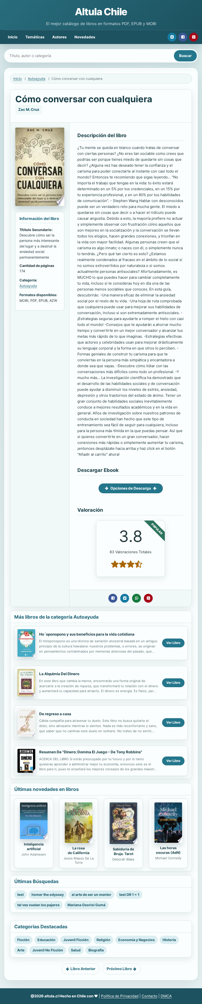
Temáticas (34, 37)
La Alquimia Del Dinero (59, 673)
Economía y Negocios (136, 940)
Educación (46, 940)
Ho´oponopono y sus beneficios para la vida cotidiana (87, 634)
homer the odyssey (48, 894)
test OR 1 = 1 (129, 894)
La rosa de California (78, 850)
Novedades (84, 37)
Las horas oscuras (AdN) (168, 850)
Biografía (96, 950)
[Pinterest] (193, 37)
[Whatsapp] (136, 598)
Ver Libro (173, 643)
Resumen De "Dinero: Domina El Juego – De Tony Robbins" (90, 752)
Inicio (12, 37)
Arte (20, 950)
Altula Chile (101, 12)
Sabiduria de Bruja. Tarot (123, 851)
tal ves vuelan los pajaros (38, 905)
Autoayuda (36, 78)
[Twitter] (172, 37)
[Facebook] (182, 37)
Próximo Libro (119, 968)
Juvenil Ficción (76, 940)
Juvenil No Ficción (47, 950)
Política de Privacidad (119, 996)
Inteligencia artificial (34, 846)
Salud (76, 950)
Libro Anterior (82, 968)
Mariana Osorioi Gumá (86, 905)
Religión (103, 940)
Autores (59, 37)
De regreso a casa (55, 714)
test (20, 894)
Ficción (23, 940)
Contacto (149, 996)
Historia (169, 940)
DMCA (166, 996)
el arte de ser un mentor (91, 894)
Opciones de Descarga (130, 488)
